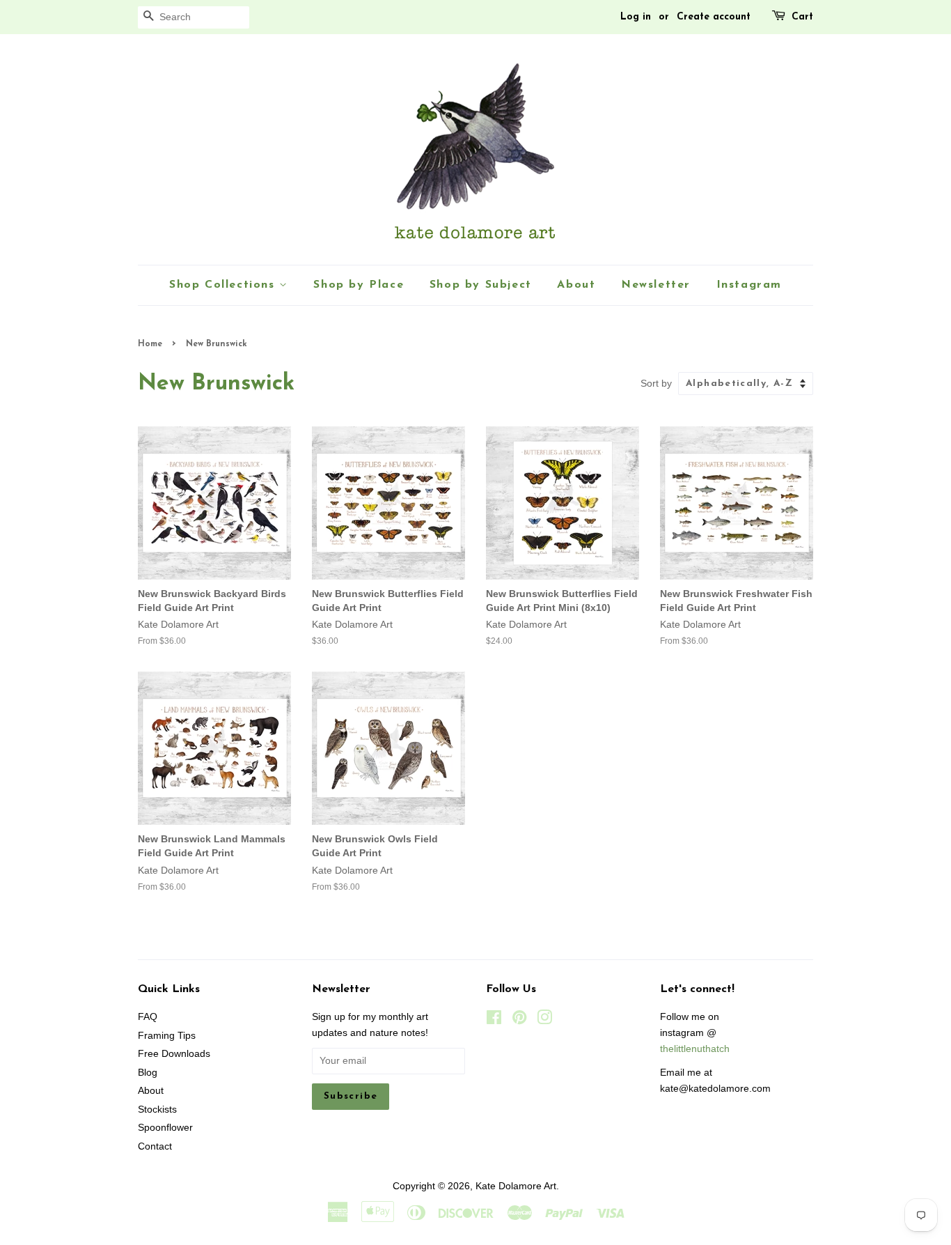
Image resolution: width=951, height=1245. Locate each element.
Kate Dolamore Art (515, 1186)
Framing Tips (167, 1035)
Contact (155, 1146)
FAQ (147, 1017)
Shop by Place (358, 285)
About (576, 285)
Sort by (656, 383)
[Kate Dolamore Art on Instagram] (544, 1020)
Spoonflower (165, 1127)
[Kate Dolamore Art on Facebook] (494, 1020)
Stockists (157, 1109)
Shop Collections (224, 285)
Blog (147, 1072)
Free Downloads (174, 1054)
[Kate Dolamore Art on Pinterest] (519, 1020)
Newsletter (656, 285)
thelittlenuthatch (695, 1049)
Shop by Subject (481, 285)
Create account (713, 17)
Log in (635, 17)
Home (150, 344)
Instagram (749, 285)
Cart (802, 17)
